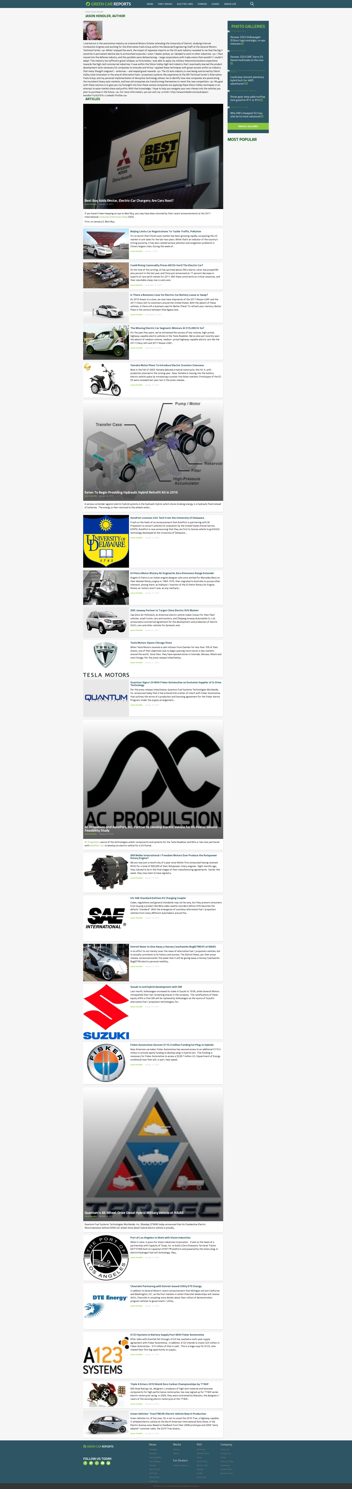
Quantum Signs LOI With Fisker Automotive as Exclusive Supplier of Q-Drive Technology (175, 683)
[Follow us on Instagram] (97, 1463)
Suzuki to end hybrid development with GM (156, 986)
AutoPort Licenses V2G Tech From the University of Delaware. (167, 517)
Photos (176, 1449)
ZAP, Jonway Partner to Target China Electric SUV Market (164, 610)
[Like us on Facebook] (85, 1463)
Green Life (230, 4)
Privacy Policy (227, 1473)
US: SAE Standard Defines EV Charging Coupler (158, 898)
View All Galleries (248, 126)
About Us (225, 1449)
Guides (215, 4)
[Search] (259, 4)
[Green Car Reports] (108, 4)
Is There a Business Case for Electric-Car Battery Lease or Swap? (169, 294)
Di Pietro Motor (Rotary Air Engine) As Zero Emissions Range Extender (172, 573)
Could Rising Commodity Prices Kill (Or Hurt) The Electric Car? (166, 265)
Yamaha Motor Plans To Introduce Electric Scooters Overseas (167, 365)
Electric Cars (185, 4)
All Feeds (201, 1449)
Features (153, 1481)
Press (223, 1457)
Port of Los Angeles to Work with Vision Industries (160, 1237)
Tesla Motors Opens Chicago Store (151, 642)
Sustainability (155, 1457)
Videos (176, 1453)
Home (87, 12)
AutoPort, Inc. (97, 845)
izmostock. (195, 1486)
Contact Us (226, 1453)
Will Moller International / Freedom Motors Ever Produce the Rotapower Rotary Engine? (173, 856)
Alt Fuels (153, 1473)
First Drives (165, 4)
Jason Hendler (91, 204)
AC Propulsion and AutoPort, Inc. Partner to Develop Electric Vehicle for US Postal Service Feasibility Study (151, 828)
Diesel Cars (154, 1477)
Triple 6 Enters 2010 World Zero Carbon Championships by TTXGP (169, 1384)
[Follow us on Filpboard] (108, 1463)
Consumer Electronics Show (113, 217)
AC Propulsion (92, 842)
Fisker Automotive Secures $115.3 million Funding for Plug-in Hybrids (172, 1044)
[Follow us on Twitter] (91, 1463)
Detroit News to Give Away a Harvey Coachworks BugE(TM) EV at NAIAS (173, 946)
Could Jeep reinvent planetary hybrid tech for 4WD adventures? (247, 80)
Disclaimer (225, 1465)
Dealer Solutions (180, 1465)
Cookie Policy (227, 1469)
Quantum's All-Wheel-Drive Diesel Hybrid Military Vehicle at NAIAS (134, 1211)
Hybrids (202, 4)
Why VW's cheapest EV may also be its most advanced (246, 114)
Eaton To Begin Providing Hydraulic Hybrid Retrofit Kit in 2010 (131, 491)
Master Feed (203, 1453)
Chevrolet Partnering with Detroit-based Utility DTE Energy (166, 1286)
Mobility (153, 1453)
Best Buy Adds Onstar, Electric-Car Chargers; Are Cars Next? (129, 199)
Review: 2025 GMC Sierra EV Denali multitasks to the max (246, 58)
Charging (153, 1449)
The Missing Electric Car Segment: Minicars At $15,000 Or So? (167, 328)
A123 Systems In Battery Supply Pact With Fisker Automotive (167, 1334)
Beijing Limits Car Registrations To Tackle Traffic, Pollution (165, 231)
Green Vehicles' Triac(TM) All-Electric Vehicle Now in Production (168, 1413)
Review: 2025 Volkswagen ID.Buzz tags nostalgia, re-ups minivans (247, 40)
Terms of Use (227, 1461)
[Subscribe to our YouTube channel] (103, 1463)
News (150, 4)
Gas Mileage (155, 1461)
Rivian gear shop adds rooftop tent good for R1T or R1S (247, 98)
